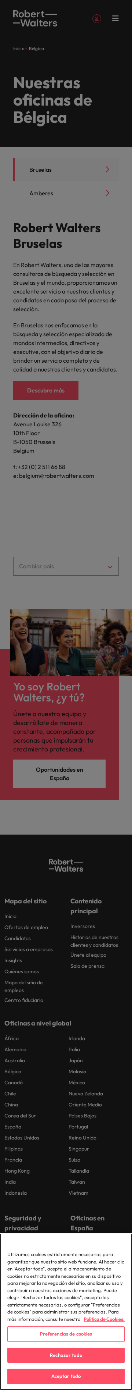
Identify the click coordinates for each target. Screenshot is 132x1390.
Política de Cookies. (104, 1319)
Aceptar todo (66, 1376)
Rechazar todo (66, 1355)
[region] (66, 1311)
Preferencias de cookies (66, 1334)
